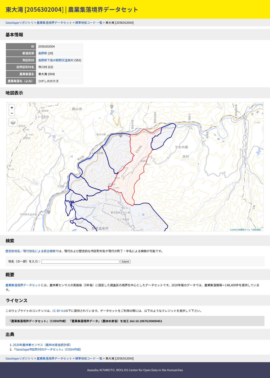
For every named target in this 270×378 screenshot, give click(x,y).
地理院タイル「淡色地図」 (250, 229)
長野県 (42, 53)
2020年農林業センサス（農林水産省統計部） (42, 344)
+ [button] (12, 107)
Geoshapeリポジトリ (20, 22)
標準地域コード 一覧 (88, 22)
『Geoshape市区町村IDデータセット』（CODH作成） (48, 349)
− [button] (12, 113)
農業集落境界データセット (54, 22)
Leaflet (233, 229)
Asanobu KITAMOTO (101, 370)
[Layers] (13, 122)
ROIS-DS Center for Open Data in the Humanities (149, 370)
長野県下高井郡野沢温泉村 (55, 60)
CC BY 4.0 (59, 310)
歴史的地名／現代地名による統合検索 (30, 251)
